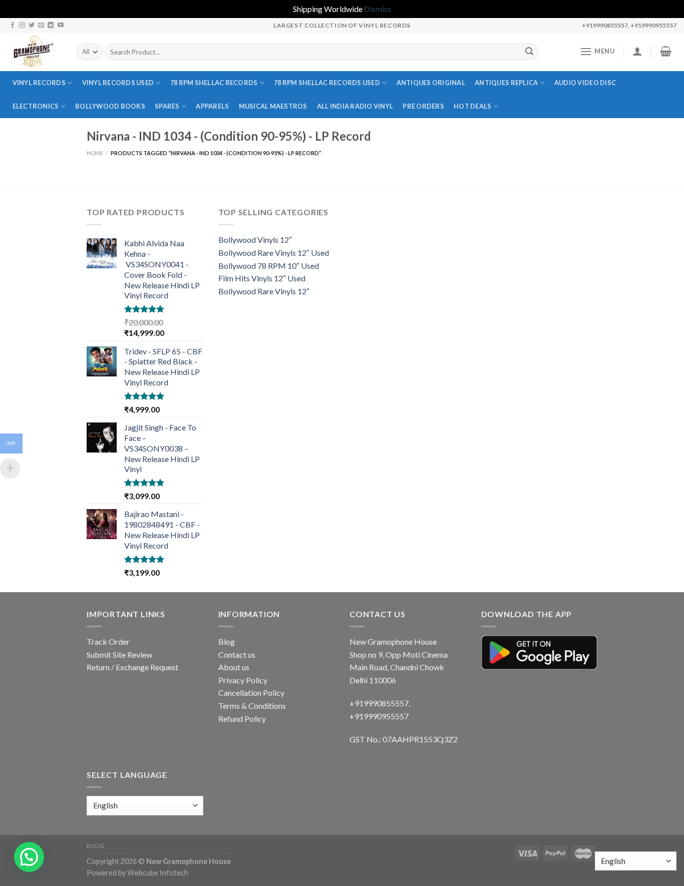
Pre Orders (423, 106)
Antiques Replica (506, 83)
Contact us (236, 654)
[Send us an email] (41, 25)
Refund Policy (242, 718)
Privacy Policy (242, 680)
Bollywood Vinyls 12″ (255, 239)
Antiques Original (431, 83)
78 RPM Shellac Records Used (327, 83)
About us (233, 667)
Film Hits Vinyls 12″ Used (261, 278)
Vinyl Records (39, 83)
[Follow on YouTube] (61, 25)
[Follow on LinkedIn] (51, 25)
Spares (167, 106)
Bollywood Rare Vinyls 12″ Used (273, 252)
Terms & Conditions (252, 705)
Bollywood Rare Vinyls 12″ (263, 291)
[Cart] (665, 51)
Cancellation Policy (251, 692)
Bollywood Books (110, 106)
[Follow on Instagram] (22, 25)
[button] (29, 857)
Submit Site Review (119, 654)
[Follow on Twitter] (32, 25)
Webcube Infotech (157, 872)
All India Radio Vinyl (355, 106)
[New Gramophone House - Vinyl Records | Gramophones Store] (35, 52)
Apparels (212, 106)
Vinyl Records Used (118, 83)
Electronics (36, 106)
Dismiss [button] (377, 9)
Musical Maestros (273, 106)
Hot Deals (472, 106)
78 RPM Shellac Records (214, 83)
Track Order (108, 641)
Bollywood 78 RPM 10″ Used (268, 265)
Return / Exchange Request (132, 667)
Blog (226, 641)
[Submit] (529, 52)
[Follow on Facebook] (13, 25)
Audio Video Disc (585, 83)
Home (95, 153)
